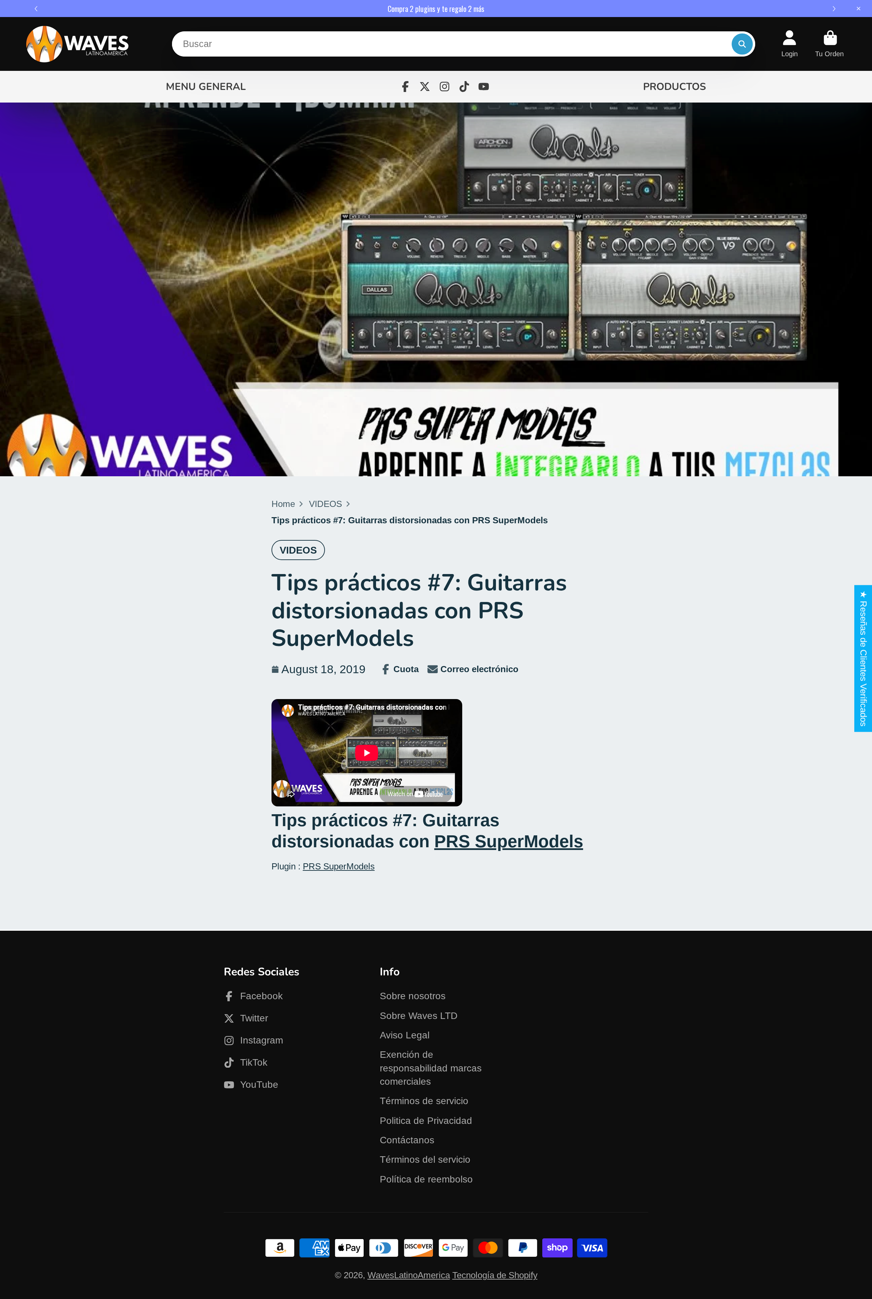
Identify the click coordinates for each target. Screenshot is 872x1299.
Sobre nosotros (413, 996)
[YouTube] (483, 86)
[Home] (77, 44)
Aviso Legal (405, 1035)
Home (283, 504)
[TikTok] (464, 86)
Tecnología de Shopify (495, 1275)
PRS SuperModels (508, 841)
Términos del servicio (425, 1159)
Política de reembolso (426, 1179)
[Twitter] (424, 86)
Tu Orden (830, 43)
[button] (835, 8)
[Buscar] (742, 44)
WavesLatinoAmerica (409, 1275)
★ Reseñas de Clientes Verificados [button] (863, 658)
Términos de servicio (424, 1101)
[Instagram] (444, 86)
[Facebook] (405, 86)
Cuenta (789, 43)
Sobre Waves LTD (418, 1015)
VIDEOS (325, 504)
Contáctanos (407, 1140)
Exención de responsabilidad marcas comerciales (431, 1068)
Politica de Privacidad (426, 1120)
